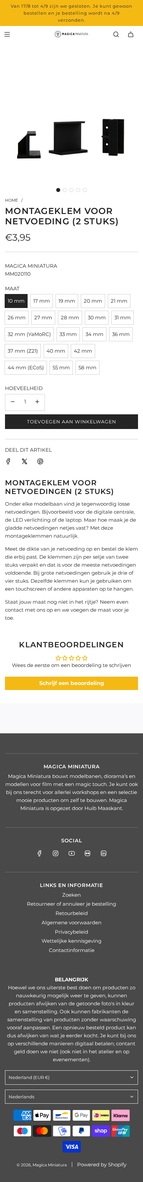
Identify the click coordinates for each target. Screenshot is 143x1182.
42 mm (83, 351)
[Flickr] (87, 853)
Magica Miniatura (31, 266)
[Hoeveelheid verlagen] (12, 402)
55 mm (61, 367)
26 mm (17, 317)
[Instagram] (55, 853)
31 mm (122, 317)
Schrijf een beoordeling (71, 683)
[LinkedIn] (103, 853)
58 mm (87, 367)
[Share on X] (24, 462)
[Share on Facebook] (8, 462)
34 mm (94, 334)
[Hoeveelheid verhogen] (37, 402)
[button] (58, 190)
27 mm (43, 317)
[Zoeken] (116, 34)
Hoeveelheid (24, 388)
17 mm (41, 301)
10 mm (16, 301)
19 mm (67, 301)
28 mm (70, 317)
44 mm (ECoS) (26, 367)
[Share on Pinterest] (40, 462)
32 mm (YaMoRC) (29, 334)
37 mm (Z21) (23, 351)
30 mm (97, 317)
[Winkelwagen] (130, 34)
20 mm (93, 301)
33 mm (68, 334)
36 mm (121, 334)
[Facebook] (39, 853)
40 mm (56, 351)
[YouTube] (71, 853)
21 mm (119, 301)
